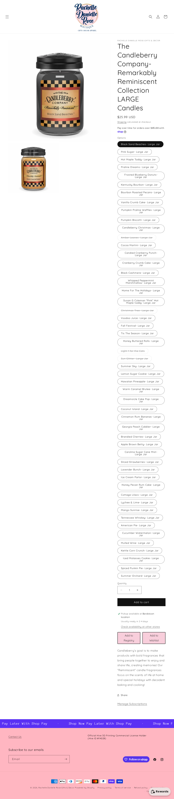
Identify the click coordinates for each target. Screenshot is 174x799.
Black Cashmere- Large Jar (138, 272)
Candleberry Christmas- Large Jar (141, 228)
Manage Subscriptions (132, 703)
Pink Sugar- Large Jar (134, 151)
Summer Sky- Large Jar (136, 366)
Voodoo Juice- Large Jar (136, 318)
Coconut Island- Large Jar (137, 409)
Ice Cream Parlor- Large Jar (138, 477)
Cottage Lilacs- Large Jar (137, 494)
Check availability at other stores (140, 626)
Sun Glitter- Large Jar (136, 359)
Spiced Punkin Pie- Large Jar (139, 568)
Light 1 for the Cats (134, 351)
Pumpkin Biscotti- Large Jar (138, 219)
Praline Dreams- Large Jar (137, 167)
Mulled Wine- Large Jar (135, 542)
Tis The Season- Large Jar (137, 333)
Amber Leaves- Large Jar (138, 238)
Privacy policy (104, 787)
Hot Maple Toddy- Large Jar (138, 159)
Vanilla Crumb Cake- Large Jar (140, 202)
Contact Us (15, 736)
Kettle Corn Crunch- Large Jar (140, 550)
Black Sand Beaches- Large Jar (140, 144)
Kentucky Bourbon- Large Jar (139, 184)
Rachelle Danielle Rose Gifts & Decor (56, 787)
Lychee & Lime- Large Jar (137, 502)
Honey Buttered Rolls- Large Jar (141, 342)
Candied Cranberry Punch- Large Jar (141, 254)
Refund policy (140, 787)
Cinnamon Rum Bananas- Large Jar (141, 418)
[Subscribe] (65, 759)
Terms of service (123, 787)
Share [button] (124, 695)
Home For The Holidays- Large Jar (141, 291)
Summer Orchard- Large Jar (138, 575)
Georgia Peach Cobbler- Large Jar (141, 428)
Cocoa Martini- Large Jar (136, 245)
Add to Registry (129, 638)
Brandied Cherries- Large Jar (139, 436)
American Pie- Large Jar (136, 525)
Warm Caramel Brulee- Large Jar (141, 390)
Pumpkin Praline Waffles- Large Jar (141, 211)
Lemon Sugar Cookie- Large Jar (141, 373)
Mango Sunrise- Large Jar (137, 510)
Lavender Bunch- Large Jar (138, 469)
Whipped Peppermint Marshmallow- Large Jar (141, 281)
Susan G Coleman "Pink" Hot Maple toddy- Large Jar (141, 301)
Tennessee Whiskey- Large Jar (140, 517)
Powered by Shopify (84, 787)
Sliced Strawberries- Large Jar (140, 461)
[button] (7, 17)
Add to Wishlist (154, 638)
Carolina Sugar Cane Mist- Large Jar (141, 453)
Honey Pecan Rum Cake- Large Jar (141, 486)
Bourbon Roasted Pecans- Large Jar (141, 193)
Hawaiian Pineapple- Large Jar (140, 381)
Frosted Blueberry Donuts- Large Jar (141, 176)
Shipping (122, 122)
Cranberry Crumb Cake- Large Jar (141, 264)
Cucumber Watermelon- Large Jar (141, 534)
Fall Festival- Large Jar (135, 325)
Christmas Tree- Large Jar (139, 311)
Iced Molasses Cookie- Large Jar (141, 559)
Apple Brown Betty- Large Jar (139, 444)
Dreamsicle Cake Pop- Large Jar (141, 400)
